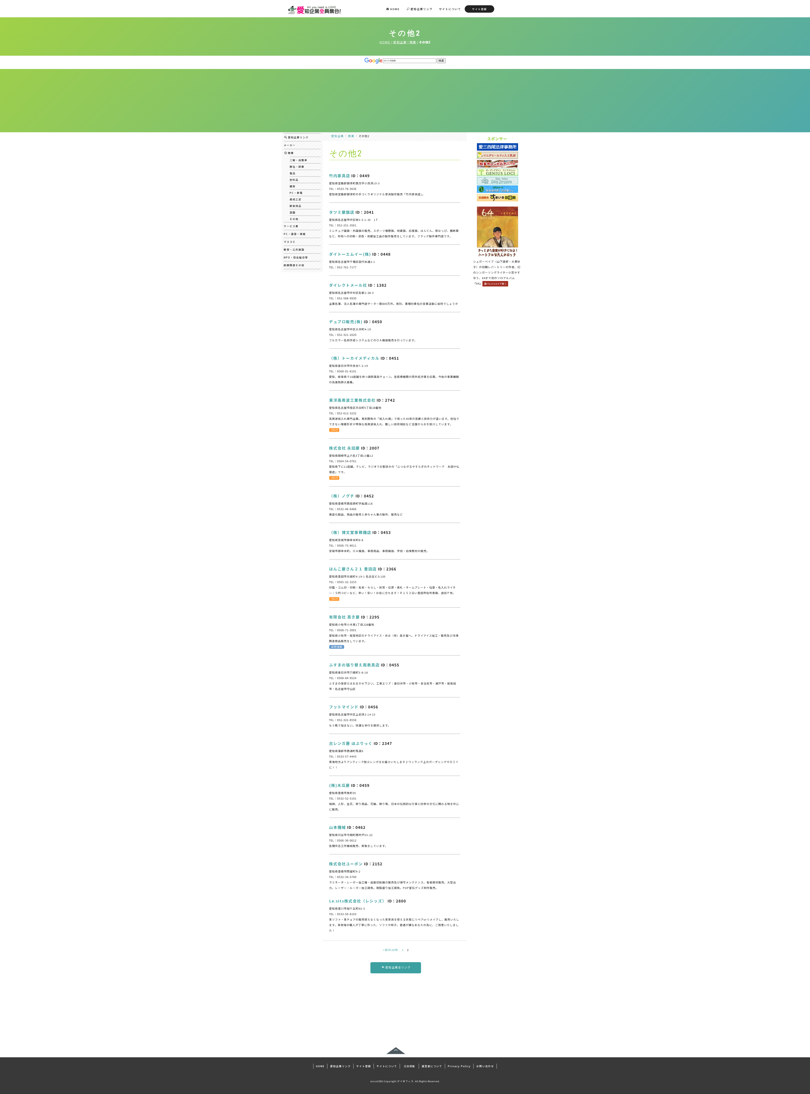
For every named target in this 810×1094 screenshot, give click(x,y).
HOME (395, 9)
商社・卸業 (297, 166)
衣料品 (294, 179)
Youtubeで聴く (497, 283)
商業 (412, 42)
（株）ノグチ (341, 495)
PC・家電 (296, 192)
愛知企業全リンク (398, 967)
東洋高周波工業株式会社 (352, 400)
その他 (294, 219)
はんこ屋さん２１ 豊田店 (353, 568)
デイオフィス (405, 1081)
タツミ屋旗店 (341, 212)
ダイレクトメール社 (348, 285)
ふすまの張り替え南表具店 (354, 664)
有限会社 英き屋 (344, 617)
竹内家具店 (339, 175)
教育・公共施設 (294, 249)
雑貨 (293, 186)
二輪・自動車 (298, 160)
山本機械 (337, 827)
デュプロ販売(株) (346, 321)
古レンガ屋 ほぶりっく (351, 743)
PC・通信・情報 (295, 234)
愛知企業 (400, 42)
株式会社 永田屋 (344, 448)
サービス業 (291, 226)
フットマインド (344, 706)
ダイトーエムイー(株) (350, 254)
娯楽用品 (295, 206)
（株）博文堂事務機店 (350, 532)
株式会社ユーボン (346, 863)
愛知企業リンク (421, 9)
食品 (293, 173)
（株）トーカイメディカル (354, 358)
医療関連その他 (294, 265)
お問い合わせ (485, 1066)
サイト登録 (479, 9)
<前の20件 (390, 950)
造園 (293, 212)
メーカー (290, 145)
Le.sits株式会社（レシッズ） (357, 901)
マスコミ (290, 241)
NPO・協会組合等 (296, 257)
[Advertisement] (405, 100)
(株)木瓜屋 (339, 785)
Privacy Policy (459, 1066)
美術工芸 (295, 199)
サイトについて (450, 9)
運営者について (432, 1066)
